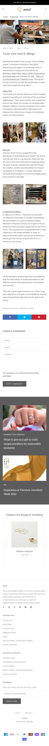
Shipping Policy (9, 632)
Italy (19, 48)
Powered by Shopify (24, 721)
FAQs (5, 636)
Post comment (14, 384)
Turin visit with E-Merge (29, 17)
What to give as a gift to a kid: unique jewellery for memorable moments (22, 443)
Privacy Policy (9, 666)
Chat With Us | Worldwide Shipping (24, 2)
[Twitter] (9, 607)
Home (5, 17)
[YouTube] (25, 607)
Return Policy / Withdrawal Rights (18, 640)
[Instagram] (14, 607)
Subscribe (12, 701)
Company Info (9, 658)
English (28, 713)
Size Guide (7, 624)
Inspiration (14, 17)
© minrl (24, 718)
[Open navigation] (3, 9)
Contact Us (7, 620)
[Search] (46, 9)
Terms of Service (10, 644)
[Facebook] (4, 607)
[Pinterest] (20, 607)
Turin (26, 48)
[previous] (4, 542)
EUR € (17, 713)
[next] (44, 542)
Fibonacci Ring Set (24, 551)
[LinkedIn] (31, 607)
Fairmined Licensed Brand (14, 662)
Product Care (8, 628)
